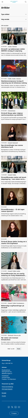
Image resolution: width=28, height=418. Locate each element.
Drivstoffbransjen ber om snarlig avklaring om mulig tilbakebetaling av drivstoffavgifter (13, 275)
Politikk (9, 78)
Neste (18, 349)
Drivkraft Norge (11, 110)
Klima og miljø (17, 335)
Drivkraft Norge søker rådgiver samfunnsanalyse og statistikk (12, 114)
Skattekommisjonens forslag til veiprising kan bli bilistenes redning (14, 82)
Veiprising (14, 46)
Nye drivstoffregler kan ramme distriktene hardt (12, 146)
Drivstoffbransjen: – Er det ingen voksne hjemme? (12, 210)
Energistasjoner (20, 303)
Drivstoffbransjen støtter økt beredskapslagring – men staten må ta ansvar (13, 179)
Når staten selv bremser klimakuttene (9, 339)
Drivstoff (10, 143)
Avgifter (10, 46)
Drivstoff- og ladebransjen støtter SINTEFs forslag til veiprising (13, 50)
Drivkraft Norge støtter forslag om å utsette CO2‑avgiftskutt (14, 242)
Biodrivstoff (15, 143)
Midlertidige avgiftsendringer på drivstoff (12, 307)
